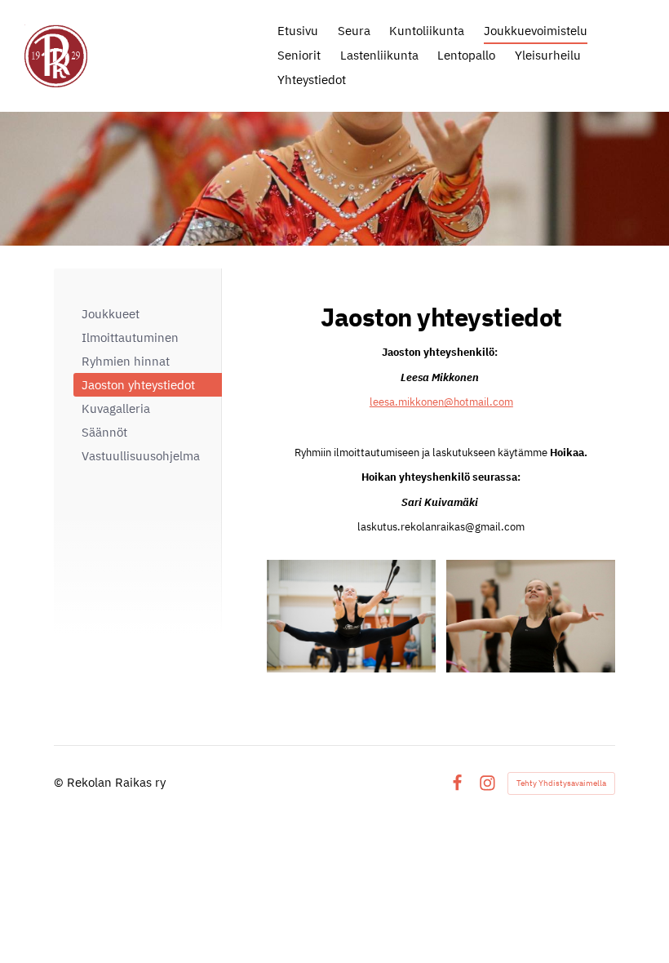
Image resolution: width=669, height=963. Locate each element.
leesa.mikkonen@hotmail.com (441, 402)
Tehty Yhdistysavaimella (561, 783)
